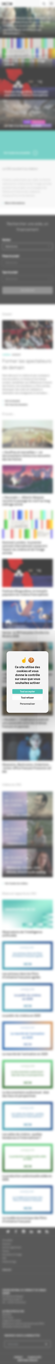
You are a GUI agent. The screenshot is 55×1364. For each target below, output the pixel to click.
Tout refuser (27, 697)
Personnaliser (27, 703)
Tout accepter (27, 691)
